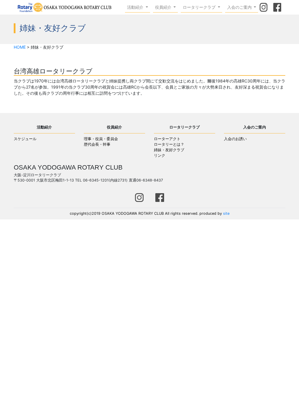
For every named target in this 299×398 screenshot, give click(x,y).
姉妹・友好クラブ (169, 150)
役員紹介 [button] (164, 7)
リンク (159, 155)
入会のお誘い (235, 139)
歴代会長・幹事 (97, 144)
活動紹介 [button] (136, 7)
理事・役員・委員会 (101, 139)
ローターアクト (167, 139)
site (226, 213)
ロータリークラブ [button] (200, 7)
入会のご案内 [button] (240, 7)
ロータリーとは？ (169, 144)
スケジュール (25, 139)
